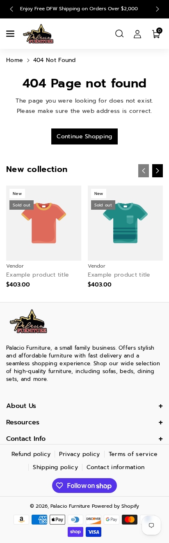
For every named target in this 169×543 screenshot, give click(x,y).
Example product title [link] (37, 275)
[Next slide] (157, 9)
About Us (21, 406)
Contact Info (26, 439)
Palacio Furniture (70, 506)
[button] (11, 34)
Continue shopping (84, 136)
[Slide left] (143, 170)
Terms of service (133, 454)
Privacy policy (79, 454)
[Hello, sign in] (137, 34)
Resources (22, 422)
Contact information (116, 467)
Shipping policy (55, 467)
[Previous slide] (11, 9)
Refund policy (31, 454)
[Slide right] (157, 170)
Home (14, 60)
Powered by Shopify (115, 506)
